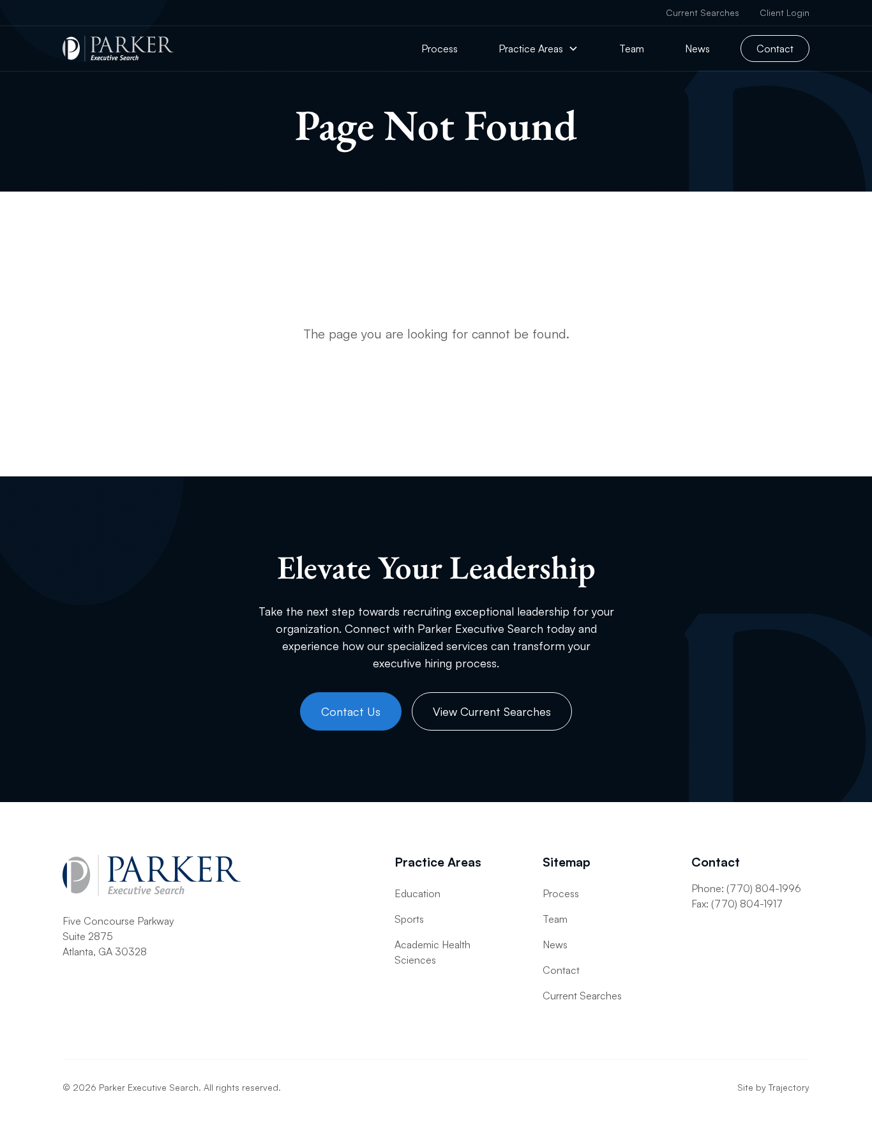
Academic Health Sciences (432, 952)
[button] (538, 48)
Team (631, 48)
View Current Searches (492, 711)
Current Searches (702, 12)
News (697, 48)
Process (439, 48)
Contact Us (350, 711)
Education (417, 893)
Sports (409, 919)
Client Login (784, 12)
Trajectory (789, 1087)
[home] (118, 48)
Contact (774, 48)
